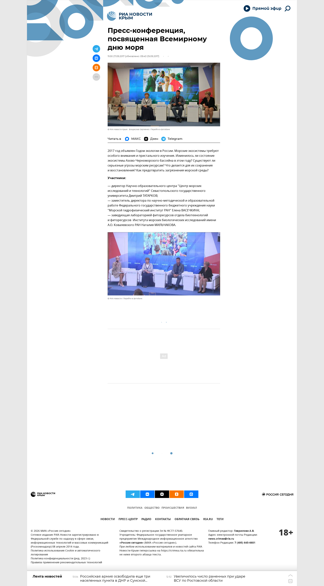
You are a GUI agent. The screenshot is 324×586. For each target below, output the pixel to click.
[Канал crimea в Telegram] (133, 494)
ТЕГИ (220, 519)
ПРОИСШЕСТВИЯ (172, 508)
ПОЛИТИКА (134, 508)
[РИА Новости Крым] (129, 16)
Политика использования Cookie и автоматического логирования (65, 553)
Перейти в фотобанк (160, 129)
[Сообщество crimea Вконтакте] (147, 494)
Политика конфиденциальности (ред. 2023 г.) (60, 559)
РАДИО (146, 519)
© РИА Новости (115, 298)
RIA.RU (208, 519)
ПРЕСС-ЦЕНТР (128, 519)
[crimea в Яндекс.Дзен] (162, 494)
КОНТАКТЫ (163, 519)
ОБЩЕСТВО (152, 508)
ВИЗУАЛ (191, 508)
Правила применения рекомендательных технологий (66, 562)
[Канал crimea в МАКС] (191, 494)
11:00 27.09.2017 (116, 56)
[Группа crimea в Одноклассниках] (177, 494)
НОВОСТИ (107, 519)
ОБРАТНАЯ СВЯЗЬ (187, 519)
